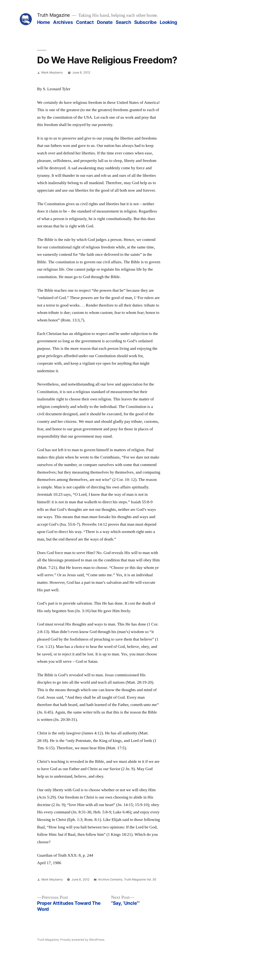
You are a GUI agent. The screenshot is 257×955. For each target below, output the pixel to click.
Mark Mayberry (52, 72)
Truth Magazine (53, 15)
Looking (168, 22)
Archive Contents (110, 879)
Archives (63, 22)
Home (43, 22)
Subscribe (145, 22)
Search (123, 22)
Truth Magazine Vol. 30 (140, 879)
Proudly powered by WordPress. (82, 939)
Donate (105, 22)
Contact (85, 22)
